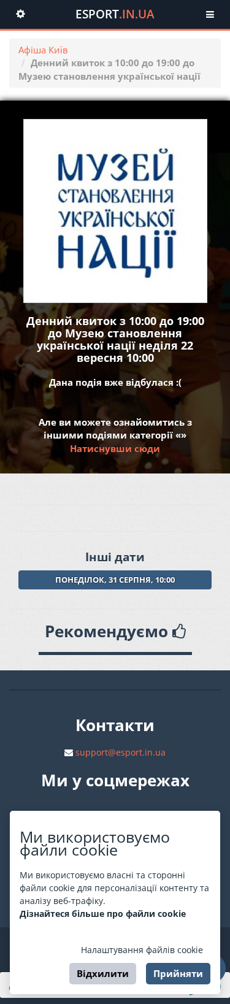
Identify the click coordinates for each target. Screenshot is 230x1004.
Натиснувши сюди (115, 448)
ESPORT (115, 14)
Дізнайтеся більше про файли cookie (103, 913)
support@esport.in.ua (120, 752)
